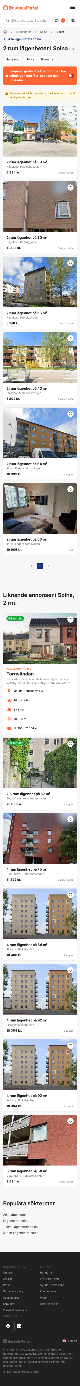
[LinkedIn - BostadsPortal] (19, 1326)
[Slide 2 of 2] (41, 530)
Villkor (44, 1297)
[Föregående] (31, 566)
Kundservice (48, 1291)
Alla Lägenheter (14, 1215)
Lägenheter (23, 31)
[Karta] (73, 20)
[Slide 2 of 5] (38, 660)
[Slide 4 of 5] (42, 660)
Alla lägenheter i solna (24, 39)
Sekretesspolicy (13, 1291)
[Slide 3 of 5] (40, 660)
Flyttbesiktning (49, 1278)
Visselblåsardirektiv (15, 1310)
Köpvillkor (9, 1303)
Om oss (8, 1272)
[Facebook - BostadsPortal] (8, 1326)
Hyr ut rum (46, 1272)
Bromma (47, 59)
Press (6, 1285)
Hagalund (13, 59)
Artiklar (7, 1278)
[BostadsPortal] (20, 7)
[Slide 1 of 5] (35, 660)
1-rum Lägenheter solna (20, 1227)
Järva (30, 59)
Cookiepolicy (11, 1297)
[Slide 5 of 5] (44, 660)
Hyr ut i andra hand (52, 1285)
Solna (43, 31)
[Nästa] (49, 566)
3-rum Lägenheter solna (20, 1233)
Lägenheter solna (15, 1221)
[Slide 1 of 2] (39, 530)
